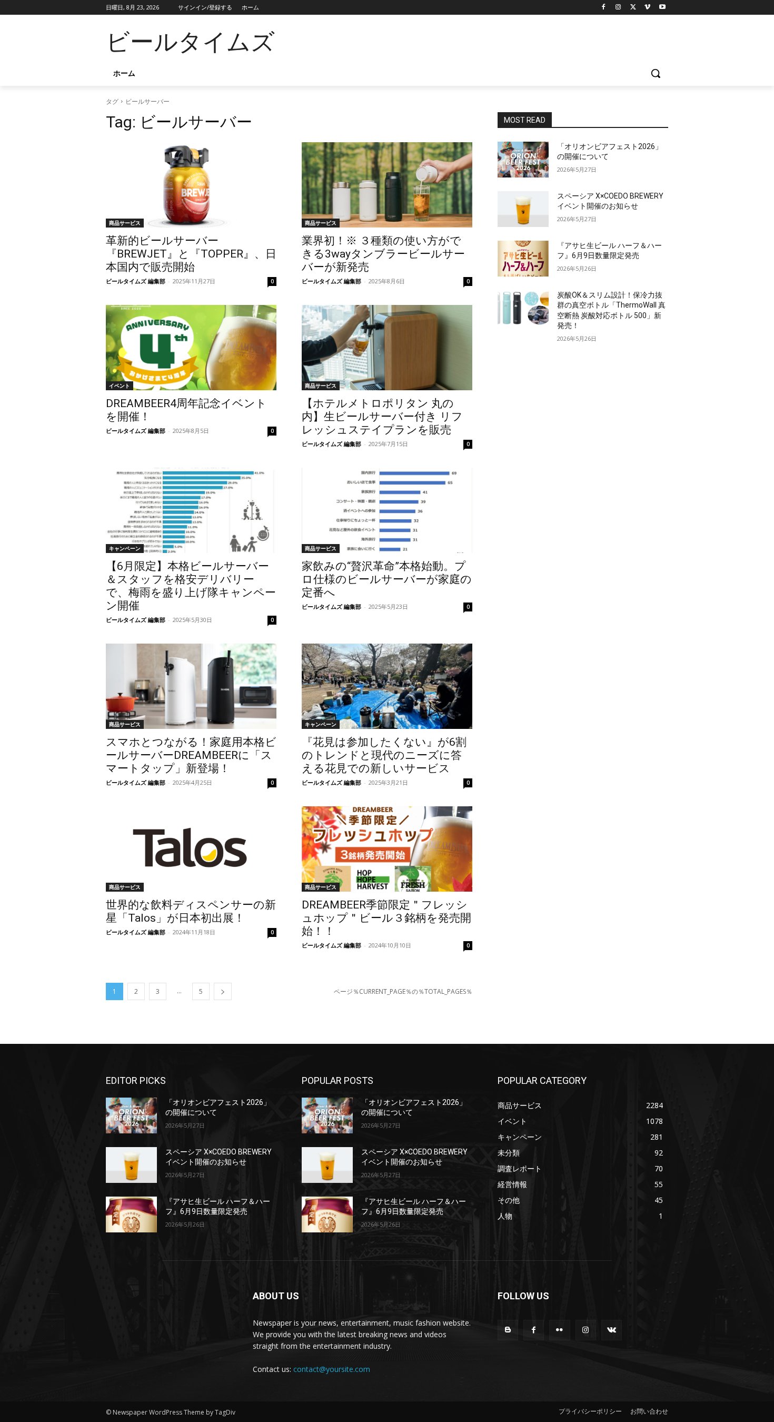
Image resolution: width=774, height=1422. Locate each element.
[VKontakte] (611, 1330)
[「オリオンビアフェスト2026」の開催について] (523, 159)
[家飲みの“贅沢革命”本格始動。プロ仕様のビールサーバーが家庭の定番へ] (387, 510)
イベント (119, 385)
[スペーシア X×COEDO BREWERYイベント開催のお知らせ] (523, 209)
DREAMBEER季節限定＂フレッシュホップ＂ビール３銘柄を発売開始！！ (386, 917)
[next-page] (223, 991)
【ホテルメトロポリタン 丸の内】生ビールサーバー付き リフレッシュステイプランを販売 (382, 416)
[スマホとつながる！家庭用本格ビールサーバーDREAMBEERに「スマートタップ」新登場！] (191, 686)
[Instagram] (618, 8)
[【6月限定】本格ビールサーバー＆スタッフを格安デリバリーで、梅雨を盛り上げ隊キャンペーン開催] (191, 510)
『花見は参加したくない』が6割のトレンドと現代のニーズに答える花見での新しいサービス (384, 755)
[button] (655, 73)
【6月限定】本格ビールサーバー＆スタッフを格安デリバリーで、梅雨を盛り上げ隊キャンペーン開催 (191, 586)
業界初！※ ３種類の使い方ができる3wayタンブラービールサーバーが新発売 (383, 253)
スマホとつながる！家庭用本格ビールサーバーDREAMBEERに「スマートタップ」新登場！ (191, 755)
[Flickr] (559, 1330)
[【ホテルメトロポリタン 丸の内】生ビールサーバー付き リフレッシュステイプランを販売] (387, 347)
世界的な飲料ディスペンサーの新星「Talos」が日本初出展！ (191, 911)
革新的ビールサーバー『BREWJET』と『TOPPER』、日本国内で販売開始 (191, 253)
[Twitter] (633, 8)
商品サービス (125, 222)
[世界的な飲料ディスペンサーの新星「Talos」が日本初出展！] (191, 849)
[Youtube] (662, 8)
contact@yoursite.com (331, 1369)
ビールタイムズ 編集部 (135, 281)
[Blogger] (508, 1330)
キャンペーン (125, 548)
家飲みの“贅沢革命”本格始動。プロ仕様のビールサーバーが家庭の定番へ (387, 579)
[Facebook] (604, 8)
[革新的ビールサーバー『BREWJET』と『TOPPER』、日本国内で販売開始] (191, 185)
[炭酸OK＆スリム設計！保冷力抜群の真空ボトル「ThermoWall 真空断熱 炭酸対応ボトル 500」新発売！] (523, 308)
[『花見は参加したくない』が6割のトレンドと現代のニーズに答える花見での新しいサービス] (387, 686)
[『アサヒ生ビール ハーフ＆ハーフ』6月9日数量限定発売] (523, 258)
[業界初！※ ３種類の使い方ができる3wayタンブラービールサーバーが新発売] (387, 185)
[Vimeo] (647, 8)
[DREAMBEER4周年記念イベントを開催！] (191, 347)
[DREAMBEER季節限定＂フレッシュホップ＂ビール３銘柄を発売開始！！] (387, 849)
